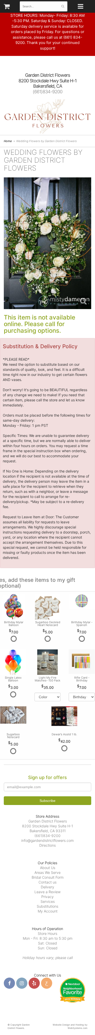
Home (8, 141)
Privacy (47, 896)
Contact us (47, 882)
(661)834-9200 (47, 91)
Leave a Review (47, 892)
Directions (47, 845)
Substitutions (47, 906)
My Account (48, 911)
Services (48, 901)
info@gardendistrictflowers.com (47, 840)
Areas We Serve (47, 872)
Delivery (47, 887)
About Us (47, 867)
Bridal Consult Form (48, 877)
